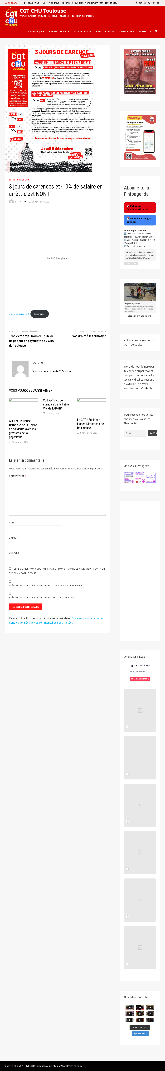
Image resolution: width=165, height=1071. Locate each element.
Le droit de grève (51, 2)
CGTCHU (23, 201)
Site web (14, 552)
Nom (12, 522)
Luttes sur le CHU (19, 179)
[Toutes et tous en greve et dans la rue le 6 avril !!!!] (140, 757)
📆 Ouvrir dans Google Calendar (139, 220)
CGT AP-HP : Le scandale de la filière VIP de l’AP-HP (56, 404)
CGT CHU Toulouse (42, 10)
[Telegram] (149, 2)
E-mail (13, 537)
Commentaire (17, 476)
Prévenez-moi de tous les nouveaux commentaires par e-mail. (46, 585)
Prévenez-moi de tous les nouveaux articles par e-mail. (42, 597)
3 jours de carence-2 (19, 313)
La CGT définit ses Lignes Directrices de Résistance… (90, 424)
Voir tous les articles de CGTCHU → (52, 371)
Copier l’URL (131, 263)
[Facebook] (136, 2)
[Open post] (140, 852)
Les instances (57, 31)
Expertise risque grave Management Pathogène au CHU (89, 2)
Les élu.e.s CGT (31, 2)
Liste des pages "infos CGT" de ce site (139, 342)
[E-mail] (158, 2)
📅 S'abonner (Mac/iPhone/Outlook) (138, 207)
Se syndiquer (36, 31)
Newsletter (126, 31)
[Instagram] (145, 2)
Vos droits (81, 31)
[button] (129, 477)
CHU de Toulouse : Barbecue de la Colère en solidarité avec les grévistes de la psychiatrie (23, 429)
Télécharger (39, 313)
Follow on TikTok (140, 679)
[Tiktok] (154, 2)
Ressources (103, 31)
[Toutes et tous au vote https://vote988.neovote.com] (140, 947)
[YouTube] (140, 2)
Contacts (145, 31)
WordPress (67, 1065)
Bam (79, 1065)
